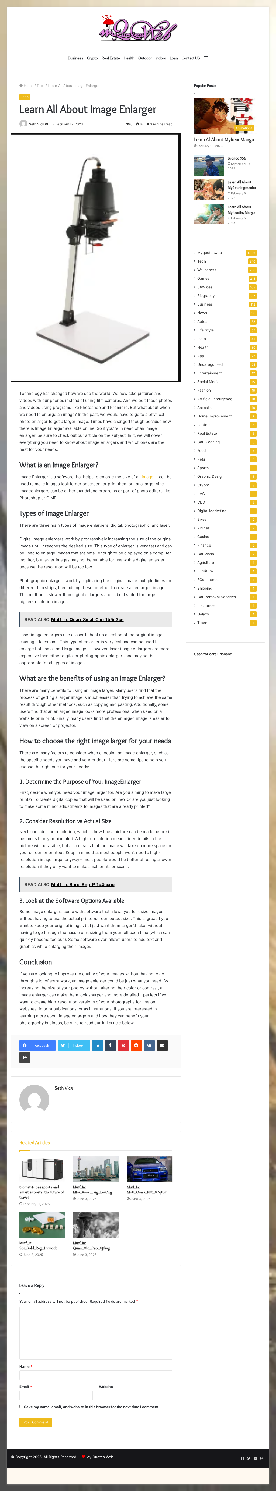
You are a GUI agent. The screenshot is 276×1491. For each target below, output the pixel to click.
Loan (174, 58)
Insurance (206, 605)
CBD (201, 502)
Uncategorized (210, 364)
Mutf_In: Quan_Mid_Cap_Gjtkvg (91, 1246)
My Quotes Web (99, 1457)
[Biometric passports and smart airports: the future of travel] (42, 1169)
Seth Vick (36, 124)
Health (129, 58)
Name (25, 1366)
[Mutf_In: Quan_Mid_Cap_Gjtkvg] (96, 1225)
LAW (201, 493)
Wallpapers (206, 270)
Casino (203, 536)
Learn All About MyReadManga (224, 140)
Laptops (204, 425)
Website (106, 1386)
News (202, 313)
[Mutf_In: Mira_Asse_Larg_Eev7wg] (96, 1169)
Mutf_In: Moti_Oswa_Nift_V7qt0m (147, 1190)
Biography (206, 295)
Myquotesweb (209, 252)
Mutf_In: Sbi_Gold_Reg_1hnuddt (38, 1246)
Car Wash (205, 554)
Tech (41, 85)
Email (25, 1386)
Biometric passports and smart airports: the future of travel (41, 1192)
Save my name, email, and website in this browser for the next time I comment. (92, 1407)
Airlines (203, 528)
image (147, 476)
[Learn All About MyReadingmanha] (209, 189)
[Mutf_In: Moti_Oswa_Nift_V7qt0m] (150, 1169)
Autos (202, 321)
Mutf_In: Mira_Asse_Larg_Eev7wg (92, 1190)
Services (204, 287)
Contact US (191, 58)
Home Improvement (214, 416)
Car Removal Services (216, 597)
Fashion (204, 390)
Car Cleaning (208, 442)
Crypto (92, 58)
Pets (201, 459)
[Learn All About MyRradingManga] (209, 214)
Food (201, 450)
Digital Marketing (211, 511)
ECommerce (208, 580)
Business (75, 58)
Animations (206, 407)
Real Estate (111, 58)
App (200, 356)
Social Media (208, 382)
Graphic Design (210, 476)
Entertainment (209, 373)
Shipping (204, 588)
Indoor (161, 58)
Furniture (205, 571)
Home (28, 85)
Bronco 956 (237, 158)
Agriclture (205, 562)
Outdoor (145, 58)
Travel (202, 623)
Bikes (201, 519)
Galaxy (203, 614)
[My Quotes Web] (138, 28)
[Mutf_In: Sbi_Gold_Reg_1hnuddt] (42, 1225)
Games (203, 278)
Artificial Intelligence (214, 399)
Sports (203, 468)
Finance (204, 545)
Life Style (205, 330)
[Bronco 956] (209, 165)
